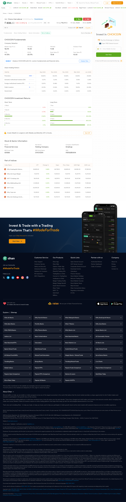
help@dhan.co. (30, 424)
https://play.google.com (94, 440)
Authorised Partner (96, 261)
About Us (114, 261)
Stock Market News (76, 283)
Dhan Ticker (56, 288)
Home (4, 13)
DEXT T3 (55, 290)
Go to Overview (85, 33)
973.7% (89, 125)
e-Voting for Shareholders (100, 489)
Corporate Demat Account (78, 266)
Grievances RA (46, 493)
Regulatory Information (77, 290)
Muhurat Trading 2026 (77, 278)
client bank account (12, 421)
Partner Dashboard (96, 264)
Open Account (117, 3)
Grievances (39, 493)
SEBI (12, 489)
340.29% (88, 116)
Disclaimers (25, 493)
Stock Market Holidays (77, 276)
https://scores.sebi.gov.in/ (35, 440)
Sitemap (14, 312)
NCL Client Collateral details (115, 489)
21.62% (44, 116)
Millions (55, 295)
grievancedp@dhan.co (82, 427)
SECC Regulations (39, 276)
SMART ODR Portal (31, 438)
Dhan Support (38, 261)
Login (107, 3)
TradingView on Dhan (59, 273)
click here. (118, 428)
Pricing (113, 264)
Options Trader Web (58, 269)
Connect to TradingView (60, 276)
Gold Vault (56, 293)
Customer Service (39, 264)
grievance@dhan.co (58, 427)
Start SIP (87, 133)
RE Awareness (38, 273)
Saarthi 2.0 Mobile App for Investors (107, 493)
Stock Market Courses (77, 281)
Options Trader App (58, 266)
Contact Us (115, 269)
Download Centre (76, 269)
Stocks (10, 13)
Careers (114, 266)
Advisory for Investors (40, 271)
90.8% (89, 111)
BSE (49, 22)
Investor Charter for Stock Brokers (47, 489)
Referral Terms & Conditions (91, 493)
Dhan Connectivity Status (78, 288)
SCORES (29, 489)
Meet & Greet (75, 285)
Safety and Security (40, 266)
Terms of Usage (18, 493)
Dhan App (56, 261)
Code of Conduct (96, 266)
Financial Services (38, 19)
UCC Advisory (90, 489)
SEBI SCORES (22, 438)
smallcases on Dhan (58, 278)
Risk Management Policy (56, 493)
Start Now (109, 54)
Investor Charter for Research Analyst (77, 489)
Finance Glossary (75, 273)
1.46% (89, 107)
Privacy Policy (32, 493)
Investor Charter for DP (61, 489)
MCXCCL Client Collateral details (11, 490)
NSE (45, 22)
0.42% (44, 120)
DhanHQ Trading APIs (59, 271)
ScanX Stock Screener (59, 285)
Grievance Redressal (40, 269)
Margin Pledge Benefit (59, 283)
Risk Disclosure (66, 493)
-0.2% (44, 107)
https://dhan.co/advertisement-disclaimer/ (68, 480)
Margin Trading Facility (59, 281)
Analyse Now (84, 61)
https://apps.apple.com (8, 441)
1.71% (44, 125)
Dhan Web (56, 264)
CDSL (24, 489)
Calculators (74, 271)
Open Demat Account (77, 261)
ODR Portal (35, 489)
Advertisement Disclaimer (77, 493)
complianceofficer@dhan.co (85, 428)
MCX (73, 483)
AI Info (73, 293)
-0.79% (44, 111)
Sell (88, 19)
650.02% (88, 120)
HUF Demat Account (77, 264)
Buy (79, 19)
